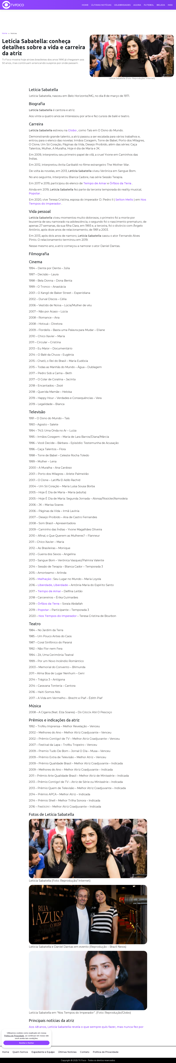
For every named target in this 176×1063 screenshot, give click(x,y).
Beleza (161, 5)
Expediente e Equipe (43, 1052)
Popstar (34, 193)
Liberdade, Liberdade (53, 585)
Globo (72, 130)
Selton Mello (124, 199)
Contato (84, 1052)
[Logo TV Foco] (13, 5)
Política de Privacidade (105, 1052)
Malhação (44, 579)
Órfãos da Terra (120, 183)
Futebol (149, 5)
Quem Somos (20, 1052)
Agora (137, 5)
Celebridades (122, 5)
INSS (170, 5)
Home (85, 5)
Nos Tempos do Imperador (57, 616)
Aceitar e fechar (26, 1043)
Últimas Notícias (101, 5)
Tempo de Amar (95, 183)
